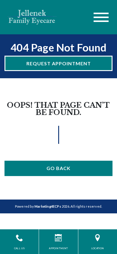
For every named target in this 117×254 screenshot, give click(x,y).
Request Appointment (58, 63)
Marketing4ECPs (47, 206)
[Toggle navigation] (101, 17)
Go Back (58, 168)
